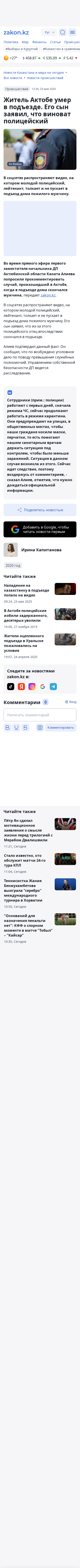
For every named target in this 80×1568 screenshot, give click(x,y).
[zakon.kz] (16, 32)
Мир (25, 42)
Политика (11, 42)
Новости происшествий (45, 78)
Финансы (39, 42)
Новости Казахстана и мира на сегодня (34, 72)
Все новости (13, 78)
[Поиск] (63, 32)
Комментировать (61, 727)
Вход (72, 702)
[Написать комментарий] (40, 715)
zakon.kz (48, 295)
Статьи (55, 42)
